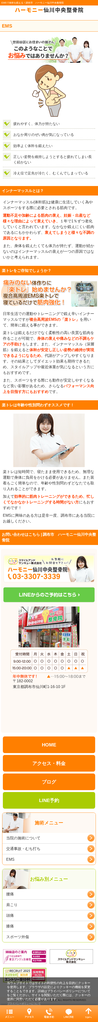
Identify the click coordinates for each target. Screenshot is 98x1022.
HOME (49, 744)
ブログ (49, 781)
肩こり (12, 905)
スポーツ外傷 (17, 937)
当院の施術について (23, 838)
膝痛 (10, 926)
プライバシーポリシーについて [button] (24, 1003)
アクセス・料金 (49, 763)
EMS (10, 859)
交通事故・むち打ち (23, 849)
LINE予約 (49, 800)
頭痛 (10, 915)
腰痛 (10, 894)
